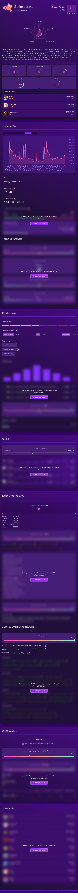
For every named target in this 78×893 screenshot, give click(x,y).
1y (28, 133)
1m (17, 133)
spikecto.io (12, 349)
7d (11, 133)
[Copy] (46, 645)
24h (5, 133)
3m (22, 133)
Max (34, 133)
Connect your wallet (39, 223)
